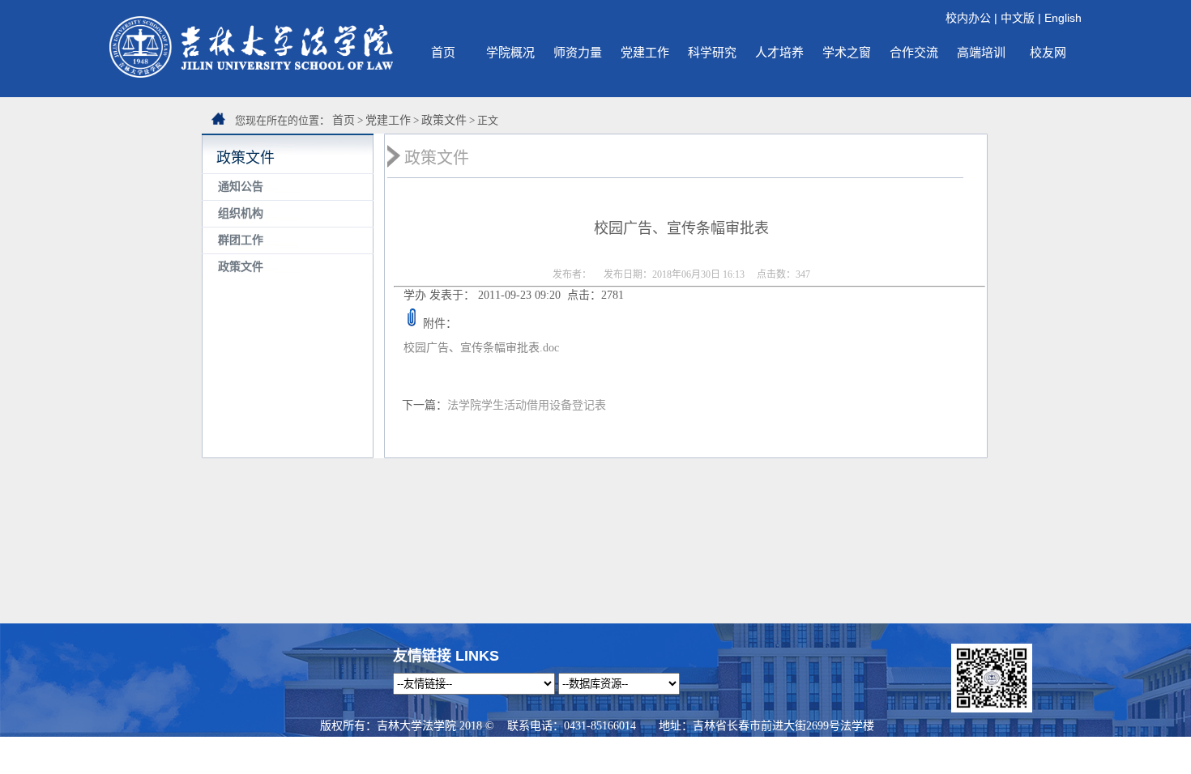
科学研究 (712, 52)
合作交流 (914, 52)
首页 (443, 52)
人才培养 (779, 52)
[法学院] (251, 73)
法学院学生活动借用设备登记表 (526, 405)
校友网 (1048, 52)
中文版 (1018, 17)
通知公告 (240, 187)
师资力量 (577, 52)
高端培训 (981, 52)
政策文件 (444, 120)
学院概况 (510, 52)
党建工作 (645, 52)
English (1063, 17)
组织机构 (240, 213)
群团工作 (240, 240)
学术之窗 (846, 52)
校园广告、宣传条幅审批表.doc (481, 348)
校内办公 (968, 17)
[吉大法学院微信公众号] (991, 708)
